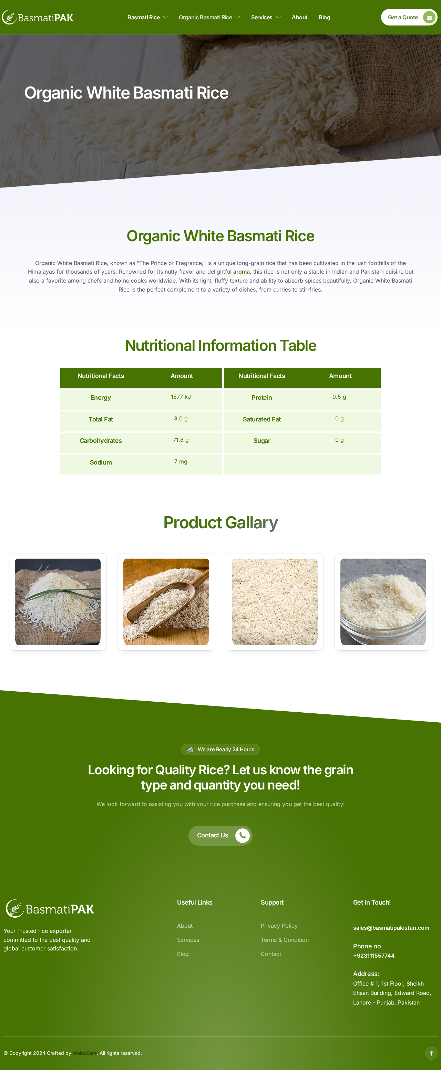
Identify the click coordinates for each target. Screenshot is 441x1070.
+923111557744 (374, 955)
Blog (324, 17)
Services (262, 17)
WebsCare (85, 1053)
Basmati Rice (143, 17)
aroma (241, 271)
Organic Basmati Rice (205, 17)
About (300, 17)
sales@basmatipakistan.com (391, 927)
